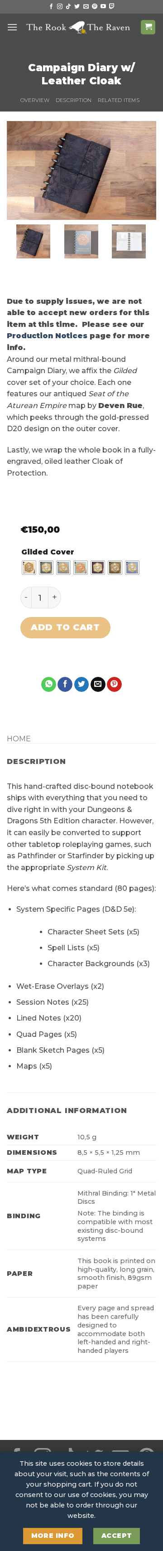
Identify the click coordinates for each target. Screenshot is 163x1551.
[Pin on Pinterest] (114, 684)
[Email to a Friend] (98, 684)
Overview (34, 100)
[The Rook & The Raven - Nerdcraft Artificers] (79, 27)
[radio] (29, 567)
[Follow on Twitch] (112, 7)
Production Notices (47, 335)
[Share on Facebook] (65, 684)
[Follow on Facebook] (51, 7)
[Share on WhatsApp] (48, 684)
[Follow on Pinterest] (94, 7)
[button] (12, 27)
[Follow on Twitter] (77, 7)
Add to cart (65, 627)
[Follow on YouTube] (103, 7)
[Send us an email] (86, 7)
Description (73, 100)
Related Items (118, 100)
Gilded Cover (47, 552)
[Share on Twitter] (81, 684)
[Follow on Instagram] (59, 7)
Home (19, 738)
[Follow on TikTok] (68, 7)
